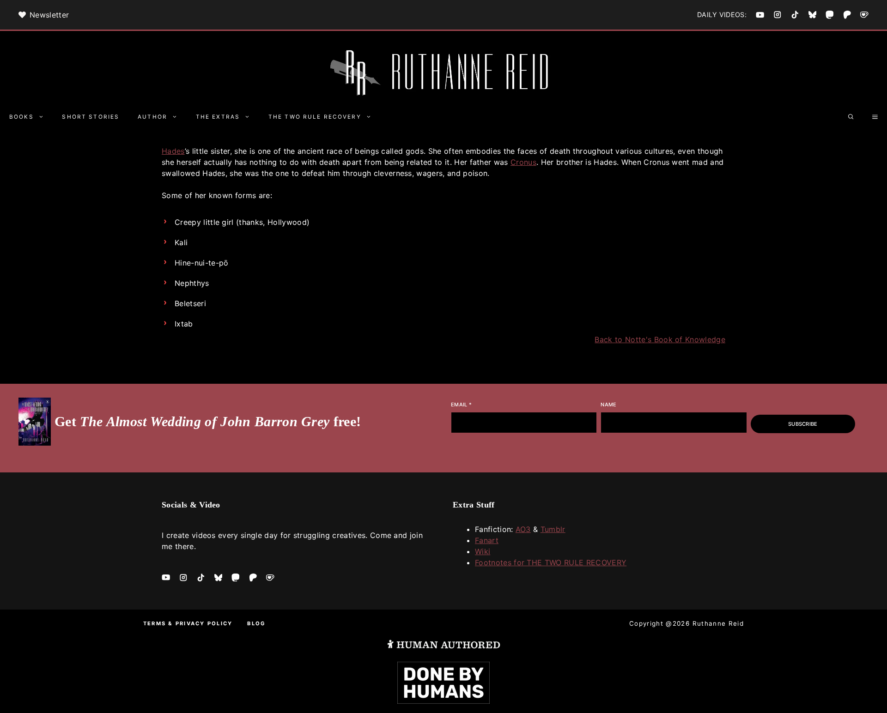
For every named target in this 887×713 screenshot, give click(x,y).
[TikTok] (795, 15)
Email (461, 404)
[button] (851, 117)
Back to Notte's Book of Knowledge (660, 339)
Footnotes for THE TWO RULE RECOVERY (550, 562)
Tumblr (553, 529)
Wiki (482, 551)
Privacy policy (204, 623)
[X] (812, 15)
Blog (256, 623)
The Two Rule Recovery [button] (314, 117)
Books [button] (21, 117)
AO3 (523, 529)
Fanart (486, 540)
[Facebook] (760, 15)
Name (608, 404)
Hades (173, 151)
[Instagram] (777, 15)
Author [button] (152, 117)
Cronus (523, 162)
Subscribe (802, 424)
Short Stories (90, 117)
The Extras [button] (218, 117)
